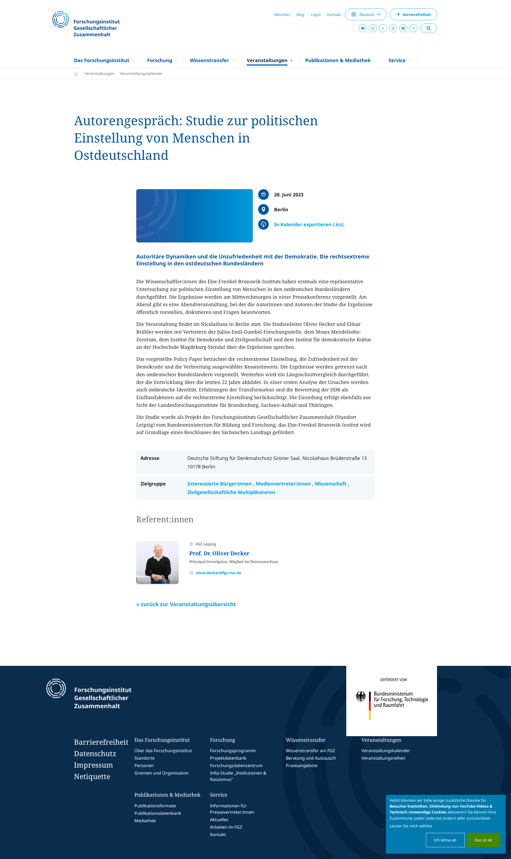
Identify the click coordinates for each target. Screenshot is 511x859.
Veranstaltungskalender (141, 73)
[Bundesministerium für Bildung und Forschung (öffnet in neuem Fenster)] (391, 701)
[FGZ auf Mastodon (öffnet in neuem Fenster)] (393, 28)
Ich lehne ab (445, 839)
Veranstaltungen (99, 73)
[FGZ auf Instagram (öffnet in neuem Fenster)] (373, 28)
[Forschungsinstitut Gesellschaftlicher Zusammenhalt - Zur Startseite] (113, 701)
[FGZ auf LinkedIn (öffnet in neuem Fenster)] (383, 28)
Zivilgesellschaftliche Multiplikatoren (231, 492)
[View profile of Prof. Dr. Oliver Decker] (157, 562)
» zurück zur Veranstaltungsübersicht (186, 604)
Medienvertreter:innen (284, 483)
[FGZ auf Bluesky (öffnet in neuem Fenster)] (403, 28)
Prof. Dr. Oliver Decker (219, 553)
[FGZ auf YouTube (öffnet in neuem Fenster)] (363, 28)
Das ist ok (483, 839)
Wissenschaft (331, 483)
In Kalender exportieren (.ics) (309, 224)
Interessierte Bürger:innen (220, 483)
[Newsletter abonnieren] (413, 28)
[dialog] (446, 824)
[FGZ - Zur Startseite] (100, 24)
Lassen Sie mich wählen (411, 825)
